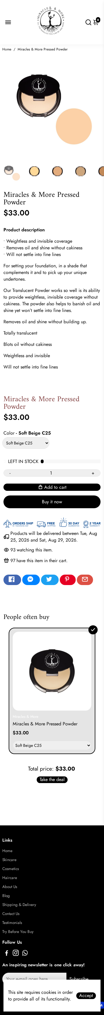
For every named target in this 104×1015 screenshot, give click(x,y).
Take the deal (52, 779)
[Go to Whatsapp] (25, 954)
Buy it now (52, 501)
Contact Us (10, 913)
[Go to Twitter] (50, 580)
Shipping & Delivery (19, 904)
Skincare (9, 860)
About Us (9, 886)
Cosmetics (10, 868)
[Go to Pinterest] (68, 580)
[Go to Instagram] (15, 954)
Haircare (9, 877)
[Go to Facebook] (12, 580)
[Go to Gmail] (85, 580)
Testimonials (12, 922)
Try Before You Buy (18, 931)
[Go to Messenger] (31, 580)
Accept (86, 995)
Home (6, 49)
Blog (6, 895)
